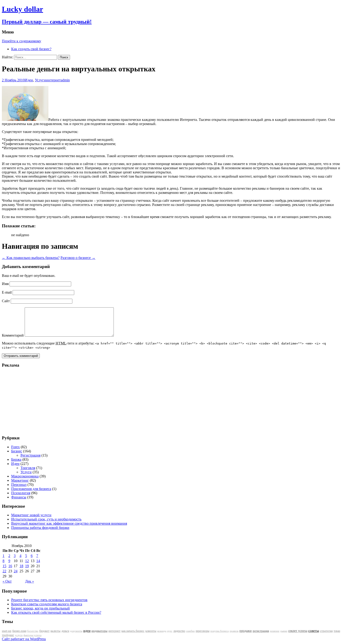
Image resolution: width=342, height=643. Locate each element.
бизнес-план (19, 631)
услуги (19, 635)
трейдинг (8, 635)
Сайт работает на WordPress (24, 639)
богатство (32, 631)
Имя (5, 284)
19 (27, 566)
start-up (6, 631)
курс (169, 631)
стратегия (326, 631)
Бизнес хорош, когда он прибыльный (40, 608)
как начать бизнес (132, 631)
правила (234, 631)
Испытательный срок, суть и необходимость (46, 519)
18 (21, 566)
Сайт (6, 301)
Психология (20, 493)
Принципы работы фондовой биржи (40, 528)
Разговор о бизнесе (77, 258)
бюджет (44, 631)
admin (65, 80)
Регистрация (30, 455)
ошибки (190, 631)
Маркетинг (20, 480)
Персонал (19, 485)
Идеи (29, 80)
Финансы (18, 497)
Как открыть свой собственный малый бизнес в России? (56, 612)
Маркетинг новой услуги (31, 515)
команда (161, 631)
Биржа (16, 459)
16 (10, 566)
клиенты (150, 631)
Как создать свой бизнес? (31, 49)
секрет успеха (297, 631)
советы (313, 631)
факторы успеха (32, 635)
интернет (53, 80)
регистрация (261, 631)
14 (38, 561)
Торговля (27, 468)
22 (4, 571)
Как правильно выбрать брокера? (31, 258)
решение (274, 631)
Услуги (40, 80)
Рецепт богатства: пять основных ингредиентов (49, 600)
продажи (245, 631)
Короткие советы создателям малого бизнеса (46, 604)
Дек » (29, 581)
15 (4, 566)
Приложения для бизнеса (31, 489)
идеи (87, 631)
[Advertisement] (31, 401)
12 (27, 561)
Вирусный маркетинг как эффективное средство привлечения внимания (69, 523)
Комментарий (13, 335)
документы (76, 631)
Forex (15, 447)
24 (15, 571)
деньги (65, 631)
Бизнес (16, 451)
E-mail (7, 292)
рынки (283, 631)
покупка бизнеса (219, 631)
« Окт (7, 581)
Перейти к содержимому (21, 41)
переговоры (202, 631)
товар (337, 631)
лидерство (179, 631)
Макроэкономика (25, 476)
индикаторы (99, 631)
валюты (55, 631)
